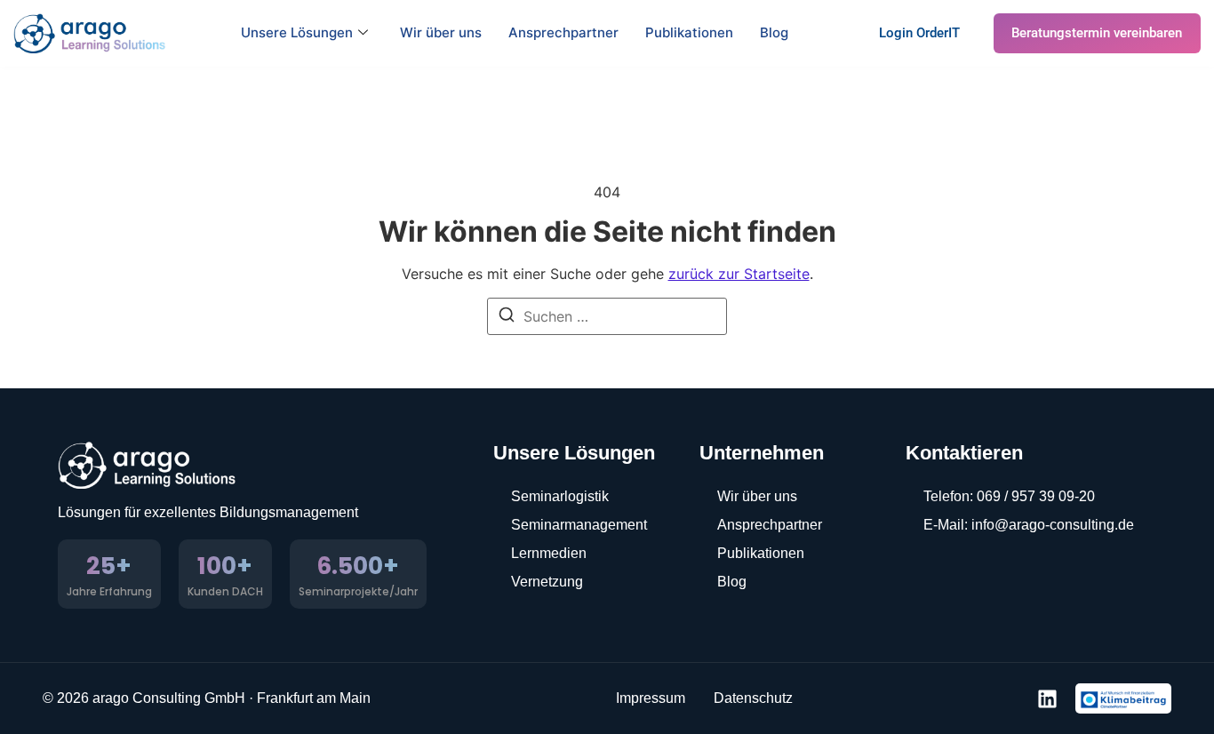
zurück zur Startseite (739, 274)
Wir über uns (441, 32)
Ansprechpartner (563, 32)
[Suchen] (506, 317)
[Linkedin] (1047, 699)
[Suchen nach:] (607, 316)
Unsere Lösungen (297, 32)
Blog (774, 32)
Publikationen (689, 32)
